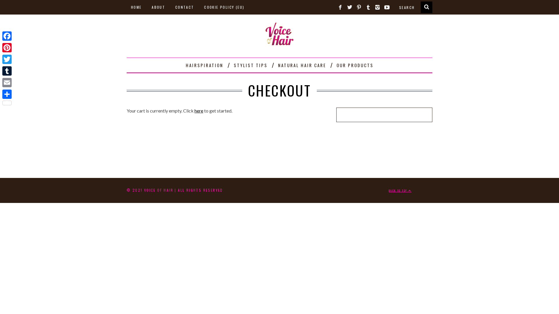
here (198, 110)
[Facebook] (7, 36)
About (158, 7)
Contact (184, 7)
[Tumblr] (7, 71)
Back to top (398, 190)
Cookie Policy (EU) (224, 7)
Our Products (355, 65)
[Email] (7, 82)
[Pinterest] (7, 47)
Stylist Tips (251, 65)
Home (136, 7)
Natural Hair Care (302, 65)
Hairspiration (204, 65)
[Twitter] (7, 59)
